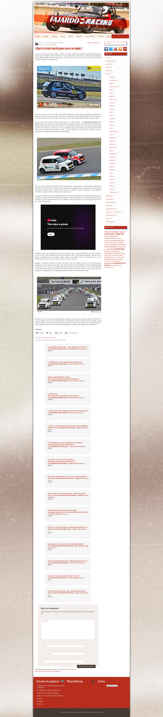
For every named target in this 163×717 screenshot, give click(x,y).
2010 (106, 232)
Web (43, 661)
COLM (105, 242)
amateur (115, 232)
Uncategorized (110, 215)
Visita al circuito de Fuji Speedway (48, 693)
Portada (37, 36)
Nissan (112, 157)
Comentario (46, 621)
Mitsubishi (113, 154)
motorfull (109, 196)
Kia (110, 128)
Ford (111, 115)
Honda (53, 337)
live (112, 255)
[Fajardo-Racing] (81, 18)
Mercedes (112, 147)
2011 (109, 232)
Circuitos (54, 36)
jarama (111, 249)
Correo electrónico (47, 654)
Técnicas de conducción (113, 212)
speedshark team (115, 264)
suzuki (111, 182)
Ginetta (112, 118)
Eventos (46, 36)
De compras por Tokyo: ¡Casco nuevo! (49, 690)
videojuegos (109, 221)
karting (108, 70)
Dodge (111, 106)
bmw (111, 93)
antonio (123, 232)
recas (114, 259)
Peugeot (112, 160)
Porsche (112, 163)
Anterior (89, 43)
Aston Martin (114, 86)
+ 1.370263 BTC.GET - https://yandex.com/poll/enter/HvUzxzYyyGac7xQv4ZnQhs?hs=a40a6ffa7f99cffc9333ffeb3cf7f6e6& (63, 395)
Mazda (111, 141)
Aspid (111, 83)
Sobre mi (100, 36)
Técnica (63, 36)
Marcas (108, 74)
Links (108, 36)
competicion (111, 242)
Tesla (111, 186)
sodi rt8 (111, 261)
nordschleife (120, 257)
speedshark (108, 263)
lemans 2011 (107, 255)
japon (105, 249)
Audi (111, 90)
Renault (112, 170)
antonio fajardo (114, 233)
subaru (112, 179)
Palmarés (79, 36)
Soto (119, 261)
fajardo (113, 246)
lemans (123, 253)
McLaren (112, 144)
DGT (117, 242)
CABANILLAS (113, 236)
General (108, 64)
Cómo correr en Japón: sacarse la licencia (50, 696)
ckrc (107, 58)
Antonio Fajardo (51, 44)
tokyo (112, 265)
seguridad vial (110, 209)
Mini (111, 150)
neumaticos (109, 199)
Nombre (44, 646)
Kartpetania (116, 253)
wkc (113, 267)
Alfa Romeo (113, 80)
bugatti (112, 96)
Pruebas (108, 205)
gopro (124, 247)
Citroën (112, 102)
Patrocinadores (90, 36)
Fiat (111, 112)
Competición (46, 337)
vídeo (107, 218)
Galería (71, 36)
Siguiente (97, 43)
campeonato (110, 238)
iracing (108, 67)
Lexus (111, 134)
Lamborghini (113, 131)
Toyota (111, 189)
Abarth (112, 77)
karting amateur (109, 251)
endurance (107, 244)
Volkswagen (113, 192)
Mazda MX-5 (116, 255)
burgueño (106, 236)
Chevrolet (112, 99)
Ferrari (112, 109)
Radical (112, 166)
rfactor (106, 261)
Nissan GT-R (113, 257)
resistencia (119, 259)
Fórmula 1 (120, 247)
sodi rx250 (115, 261)
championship (115, 240)
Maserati (112, 138)
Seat (111, 173)
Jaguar (111, 125)
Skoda (111, 176)
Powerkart (108, 259)
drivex (121, 242)
